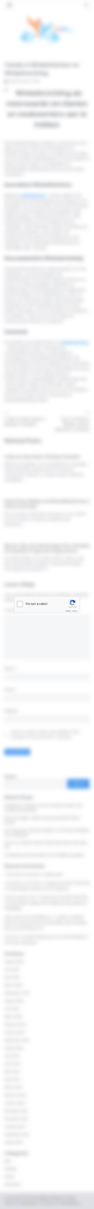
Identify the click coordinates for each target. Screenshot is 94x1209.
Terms (74, 611)
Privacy (68, 611)
